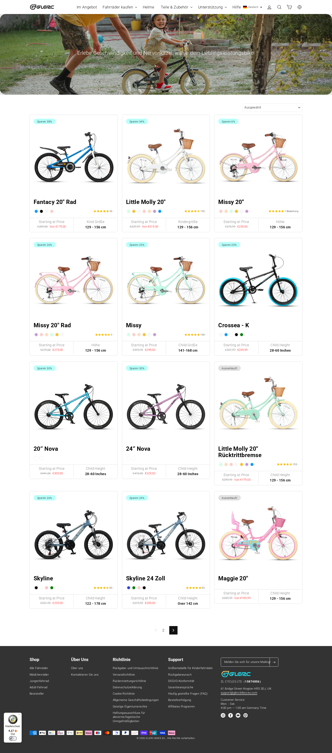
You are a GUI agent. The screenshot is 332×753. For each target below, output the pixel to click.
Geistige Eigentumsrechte (130, 706)
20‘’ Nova (46, 449)
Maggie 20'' (233, 578)
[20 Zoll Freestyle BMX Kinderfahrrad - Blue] (226, 334)
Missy (134, 325)
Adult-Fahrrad (38, 687)
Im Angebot (87, 7)
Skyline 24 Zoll (145, 578)
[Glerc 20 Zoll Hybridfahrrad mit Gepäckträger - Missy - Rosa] (41, 334)
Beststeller (37, 693)
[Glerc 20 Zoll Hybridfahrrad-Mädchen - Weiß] (241, 211)
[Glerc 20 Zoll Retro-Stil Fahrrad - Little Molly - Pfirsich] (149, 211)
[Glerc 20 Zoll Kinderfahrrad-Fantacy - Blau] (36, 211)
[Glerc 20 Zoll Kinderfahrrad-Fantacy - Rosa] (52, 211)
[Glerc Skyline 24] (128, 588)
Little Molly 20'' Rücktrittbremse (239, 452)
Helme (149, 7)
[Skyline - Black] (36, 588)
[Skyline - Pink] (46, 588)
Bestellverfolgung (179, 700)
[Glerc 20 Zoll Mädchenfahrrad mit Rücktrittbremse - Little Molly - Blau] (252, 464)
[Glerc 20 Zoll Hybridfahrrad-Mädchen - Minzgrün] (231, 211)
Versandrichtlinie (124, 674)
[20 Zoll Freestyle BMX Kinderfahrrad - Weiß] (221, 334)
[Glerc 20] (36, 458)
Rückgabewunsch (180, 674)
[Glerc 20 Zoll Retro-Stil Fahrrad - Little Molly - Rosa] (144, 211)
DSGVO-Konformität (181, 681)
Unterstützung (211, 7)
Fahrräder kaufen (118, 7)
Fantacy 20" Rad (55, 202)
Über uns (77, 668)
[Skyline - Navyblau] (57, 588)
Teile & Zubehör (175, 7)
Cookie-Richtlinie (124, 693)
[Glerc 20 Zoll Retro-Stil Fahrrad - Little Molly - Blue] (160, 211)
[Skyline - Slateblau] (41, 588)
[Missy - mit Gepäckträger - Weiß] (149, 334)
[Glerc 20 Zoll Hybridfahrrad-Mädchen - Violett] (247, 211)
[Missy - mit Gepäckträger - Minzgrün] (128, 334)
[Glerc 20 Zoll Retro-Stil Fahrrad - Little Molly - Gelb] (134, 211)
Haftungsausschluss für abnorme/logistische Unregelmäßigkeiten (129, 717)
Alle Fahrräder (39, 668)
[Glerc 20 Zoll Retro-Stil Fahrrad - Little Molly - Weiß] (139, 211)
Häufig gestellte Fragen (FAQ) (188, 693)
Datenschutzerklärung (127, 687)
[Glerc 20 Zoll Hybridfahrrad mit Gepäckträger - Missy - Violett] (36, 334)
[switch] (13, 738)
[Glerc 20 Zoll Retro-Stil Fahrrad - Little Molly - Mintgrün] (128, 211)
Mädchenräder (39, 674)
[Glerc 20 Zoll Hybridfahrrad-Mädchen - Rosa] (221, 211)
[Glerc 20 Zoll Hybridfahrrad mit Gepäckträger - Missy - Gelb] (57, 334)
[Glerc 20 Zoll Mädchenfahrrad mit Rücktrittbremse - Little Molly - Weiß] (236, 464)
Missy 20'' (231, 202)
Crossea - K (233, 325)
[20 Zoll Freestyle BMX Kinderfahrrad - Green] (241, 334)
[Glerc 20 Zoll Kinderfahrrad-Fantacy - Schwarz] (41, 211)
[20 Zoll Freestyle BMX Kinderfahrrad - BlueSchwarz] (231, 334)
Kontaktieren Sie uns (85, 674)
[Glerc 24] (128, 458)
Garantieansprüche (180, 687)
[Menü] (19, 715)
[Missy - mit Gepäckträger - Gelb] (144, 334)
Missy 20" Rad (52, 325)
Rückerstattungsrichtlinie (129, 681)
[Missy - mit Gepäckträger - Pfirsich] (139, 334)
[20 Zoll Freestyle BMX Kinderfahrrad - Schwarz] (236, 334)
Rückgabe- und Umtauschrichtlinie (135, 668)
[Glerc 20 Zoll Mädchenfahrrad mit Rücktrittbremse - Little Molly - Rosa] (231, 464)
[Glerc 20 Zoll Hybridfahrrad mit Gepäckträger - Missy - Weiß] (62, 334)
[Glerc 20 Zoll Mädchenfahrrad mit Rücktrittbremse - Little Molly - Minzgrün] (221, 464)
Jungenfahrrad (39, 681)
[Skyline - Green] (52, 588)
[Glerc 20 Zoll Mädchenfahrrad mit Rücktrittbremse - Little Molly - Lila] (247, 464)
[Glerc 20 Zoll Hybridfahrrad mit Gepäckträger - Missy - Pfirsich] (46, 334)
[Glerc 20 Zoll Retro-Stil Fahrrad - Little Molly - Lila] (154, 211)
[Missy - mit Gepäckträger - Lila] (154, 334)
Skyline (43, 578)
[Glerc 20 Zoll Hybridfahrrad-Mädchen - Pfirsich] (226, 211)
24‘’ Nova (138, 449)
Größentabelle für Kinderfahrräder (190, 668)
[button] (252, 7)
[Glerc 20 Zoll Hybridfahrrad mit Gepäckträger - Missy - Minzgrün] (52, 334)
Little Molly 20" (146, 202)
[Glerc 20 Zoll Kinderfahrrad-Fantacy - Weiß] (46, 211)
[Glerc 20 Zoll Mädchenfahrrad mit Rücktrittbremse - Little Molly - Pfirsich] (226, 464)
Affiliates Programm (181, 706)
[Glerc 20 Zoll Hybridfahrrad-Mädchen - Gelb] (236, 211)
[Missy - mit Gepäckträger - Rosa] (134, 334)
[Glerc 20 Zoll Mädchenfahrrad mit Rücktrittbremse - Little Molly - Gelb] (241, 464)
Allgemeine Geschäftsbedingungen (136, 700)
